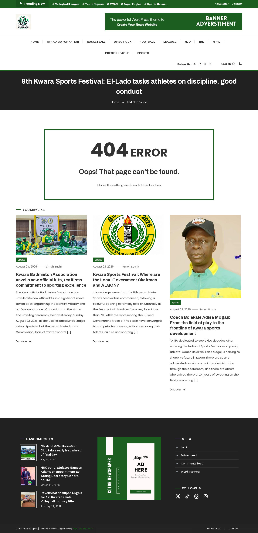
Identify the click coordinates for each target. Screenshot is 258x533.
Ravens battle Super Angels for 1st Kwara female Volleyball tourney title (61, 497)
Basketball (96, 41)
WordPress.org (190, 472)
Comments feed (192, 463)
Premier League (117, 53)
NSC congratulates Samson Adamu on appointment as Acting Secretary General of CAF (61, 474)
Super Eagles (132, 4)
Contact (237, 4)
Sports (143, 53)
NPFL (216, 41)
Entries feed (189, 455)
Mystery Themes (83, 528)
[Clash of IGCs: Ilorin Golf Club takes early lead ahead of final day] (28, 452)
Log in (184, 447)
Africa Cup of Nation (63, 41)
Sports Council (157, 4)
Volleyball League (67, 4)
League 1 (170, 41)
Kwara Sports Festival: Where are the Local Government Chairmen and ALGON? (126, 280)
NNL (202, 41)
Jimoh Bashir (54, 266)
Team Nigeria (94, 4)
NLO (188, 41)
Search (226, 64)
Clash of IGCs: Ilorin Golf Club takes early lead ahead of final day (61, 450)
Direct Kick (122, 41)
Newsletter (222, 4)
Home (35, 41)
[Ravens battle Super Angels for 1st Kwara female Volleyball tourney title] (28, 499)
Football (147, 41)
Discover (22, 341)
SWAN (114, 4)
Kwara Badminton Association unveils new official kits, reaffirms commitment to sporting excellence (51, 280)
